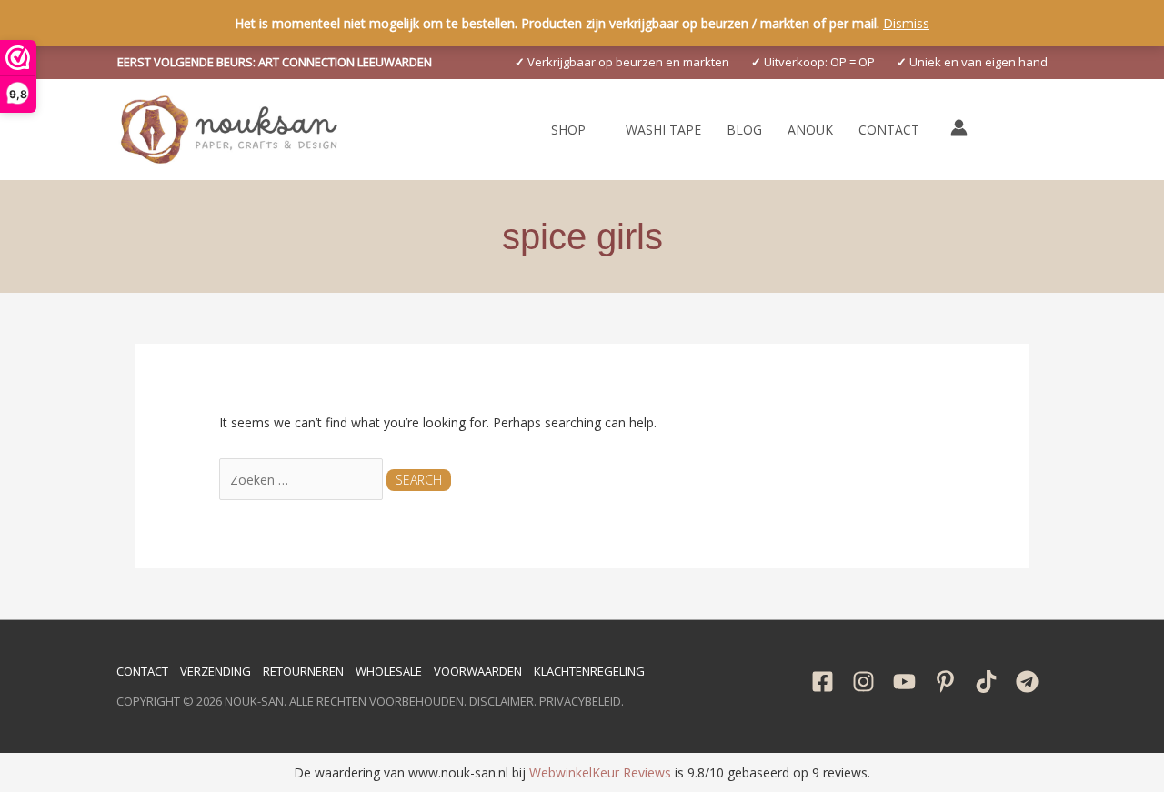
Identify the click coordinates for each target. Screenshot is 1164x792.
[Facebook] (822, 681)
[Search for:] (302, 479)
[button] (274, 62)
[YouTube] (904, 681)
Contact (142, 671)
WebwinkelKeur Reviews (600, 772)
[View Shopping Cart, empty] (1000, 129)
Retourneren (303, 671)
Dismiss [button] (906, 23)
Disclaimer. (503, 701)
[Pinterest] (945, 681)
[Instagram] (863, 681)
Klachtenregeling (589, 671)
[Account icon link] (959, 127)
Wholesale (389, 671)
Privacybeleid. (581, 701)
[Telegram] (1027, 681)
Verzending (215, 671)
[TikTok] (986, 681)
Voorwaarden (478, 671)
